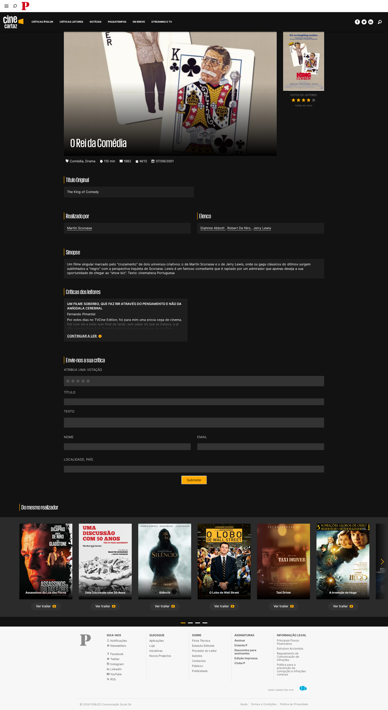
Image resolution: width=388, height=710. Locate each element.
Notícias (95, 22)
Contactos (199, 661)
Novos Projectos (160, 655)
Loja (152, 645)
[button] (46, 606)
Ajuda (243, 704)
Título (69, 392)
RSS (113, 679)
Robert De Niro (239, 228)
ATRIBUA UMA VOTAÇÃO (83, 370)
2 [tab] (190, 622)
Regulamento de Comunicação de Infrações (288, 656)
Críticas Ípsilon (42, 22)
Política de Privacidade (294, 704)
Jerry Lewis (262, 228)
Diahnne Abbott (213, 228)
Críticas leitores (71, 22)
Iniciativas (155, 650)
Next (380, 567)
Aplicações (156, 640)
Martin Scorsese (79, 228)
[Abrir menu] (6, 6)
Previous (8, 567)
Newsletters (118, 645)
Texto (69, 411)
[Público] (85, 640)
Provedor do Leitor (204, 650)
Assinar (239, 640)
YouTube (116, 674)
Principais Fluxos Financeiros (288, 642)
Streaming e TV (161, 22)
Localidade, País (78, 459)
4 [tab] (204, 622)
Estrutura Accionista (290, 648)
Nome (69, 437)
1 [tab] (183, 622)
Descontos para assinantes (245, 651)
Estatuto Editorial (203, 645)
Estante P (240, 645)
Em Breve (139, 22)
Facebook (116, 654)
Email (202, 437)
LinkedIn (116, 669)
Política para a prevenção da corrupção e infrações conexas (291, 669)
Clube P (239, 663)
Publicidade (200, 671)
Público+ (197, 666)
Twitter (114, 659)
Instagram (117, 664)
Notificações (118, 640)
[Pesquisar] (15, 6)
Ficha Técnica (201, 640)
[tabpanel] (46, 567)
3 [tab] (197, 622)
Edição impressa (245, 658)
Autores (197, 655)
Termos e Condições (264, 704)
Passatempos (117, 22)
